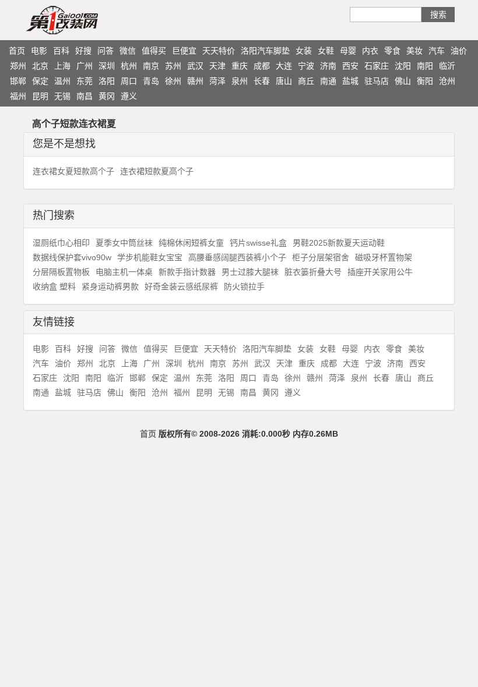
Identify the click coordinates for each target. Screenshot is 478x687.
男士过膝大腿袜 (250, 272)
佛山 (403, 81)
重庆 (239, 65)
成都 (262, 65)
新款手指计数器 (187, 272)
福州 (18, 96)
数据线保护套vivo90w (72, 257)
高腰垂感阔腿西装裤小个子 (237, 257)
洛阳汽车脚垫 (265, 50)
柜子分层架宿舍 (320, 257)
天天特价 (218, 50)
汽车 (436, 50)
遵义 (129, 96)
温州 (62, 81)
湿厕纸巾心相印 (61, 242)
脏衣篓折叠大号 (313, 272)
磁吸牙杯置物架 (383, 257)
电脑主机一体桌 (124, 272)
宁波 (306, 65)
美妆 (414, 50)
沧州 (447, 81)
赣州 (195, 81)
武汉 (195, 65)
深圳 (107, 65)
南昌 (84, 96)
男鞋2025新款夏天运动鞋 (339, 242)
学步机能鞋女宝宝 (149, 257)
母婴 (348, 50)
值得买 (154, 50)
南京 (151, 65)
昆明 (40, 96)
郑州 (18, 65)
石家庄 (376, 65)
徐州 (173, 81)
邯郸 (18, 81)
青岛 (151, 81)
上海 (62, 65)
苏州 (173, 65)
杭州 (129, 65)
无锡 (62, 96)
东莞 (84, 81)
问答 (105, 50)
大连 (284, 65)
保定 (40, 81)
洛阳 (107, 81)
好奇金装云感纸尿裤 (181, 286)
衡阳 (425, 81)
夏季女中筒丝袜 (124, 242)
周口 (129, 81)
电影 (39, 50)
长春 (262, 81)
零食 (392, 50)
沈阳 (403, 65)
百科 (61, 50)
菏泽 (217, 81)
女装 (304, 50)
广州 (84, 65)
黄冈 (107, 96)
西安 (350, 65)
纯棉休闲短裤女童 (191, 242)
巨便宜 (184, 50)
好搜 (83, 50)
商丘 (306, 81)
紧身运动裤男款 (110, 286)
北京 (40, 65)
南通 (328, 81)
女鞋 (326, 50)
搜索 (438, 14)
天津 (217, 65)
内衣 (370, 50)
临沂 (447, 65)
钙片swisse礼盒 (258, 242)
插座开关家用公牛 (380, 272)
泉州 (239, 81)
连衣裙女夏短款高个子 (73, 171)
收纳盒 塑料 (54, 286)
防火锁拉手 (244, 286)
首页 (17, 50)
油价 (459, 50)
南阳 (425, 65)
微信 (127, 50)
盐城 (350, 81)
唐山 (284, 81)
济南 (328, 65)
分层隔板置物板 (61, 272)
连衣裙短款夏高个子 (157, 171)
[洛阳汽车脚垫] (84, 19)
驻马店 (376, 81)
